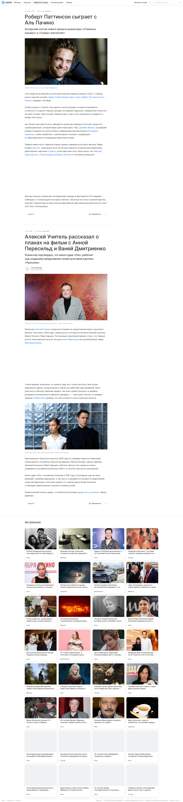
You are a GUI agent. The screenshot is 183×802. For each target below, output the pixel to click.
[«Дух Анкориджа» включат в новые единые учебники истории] (142, 578)
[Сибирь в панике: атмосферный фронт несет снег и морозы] (142, 781)
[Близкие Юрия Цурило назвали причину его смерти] (108, 713)
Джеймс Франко (87, 127)
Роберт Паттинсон (90, 97)
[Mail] (3, 2)
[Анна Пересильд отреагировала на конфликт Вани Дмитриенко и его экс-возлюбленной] (41, 747)
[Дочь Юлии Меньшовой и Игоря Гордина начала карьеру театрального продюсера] (41, 645)
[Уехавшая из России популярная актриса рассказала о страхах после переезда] (41, 578)
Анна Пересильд (70, 339)
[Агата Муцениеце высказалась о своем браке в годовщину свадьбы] (41, 781)
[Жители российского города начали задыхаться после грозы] (74, 578)
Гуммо (52, 151)
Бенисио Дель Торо (71, 97)
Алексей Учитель (43, 329)
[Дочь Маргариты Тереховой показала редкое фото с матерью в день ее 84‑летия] (108, 645)
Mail (3, 800)
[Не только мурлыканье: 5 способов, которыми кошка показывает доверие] (74, 645)
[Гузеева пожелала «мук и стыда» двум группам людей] (142, 679)
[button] (66, 297)
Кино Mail (46, 231)
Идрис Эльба (54, 97)
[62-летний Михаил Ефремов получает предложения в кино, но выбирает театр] (74, 713)
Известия (39, 398)
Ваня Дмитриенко (33, 343)
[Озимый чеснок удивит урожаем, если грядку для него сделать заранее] (108, 679)
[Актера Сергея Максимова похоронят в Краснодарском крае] (142, 747)
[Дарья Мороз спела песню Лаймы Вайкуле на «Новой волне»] (74, 781)
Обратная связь (174, 800)
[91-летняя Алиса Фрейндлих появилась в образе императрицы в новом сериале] (108, 747)
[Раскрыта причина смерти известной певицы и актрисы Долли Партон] (74, 679)
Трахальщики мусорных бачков (55, 155)
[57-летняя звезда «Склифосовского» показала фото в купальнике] (108, 781)
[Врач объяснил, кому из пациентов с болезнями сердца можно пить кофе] (142, 713)
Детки (36, 148)
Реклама (18, 800)
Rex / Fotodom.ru (51, 88)
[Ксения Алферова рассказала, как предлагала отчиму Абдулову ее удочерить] (41, 544)
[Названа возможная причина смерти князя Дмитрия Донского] (41, 679)
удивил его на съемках (88, 492)
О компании (10, 800)
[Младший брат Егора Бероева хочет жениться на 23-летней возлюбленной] (142, 645)
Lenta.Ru (48, 11)
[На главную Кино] (8, 2)
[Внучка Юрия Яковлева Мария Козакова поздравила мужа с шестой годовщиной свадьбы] (142, 611)
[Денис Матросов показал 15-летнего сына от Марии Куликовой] (41, 713)
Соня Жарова (36, 268)
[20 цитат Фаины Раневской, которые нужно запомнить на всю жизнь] (108, 611)
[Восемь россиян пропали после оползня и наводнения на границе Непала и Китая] (74, 747)
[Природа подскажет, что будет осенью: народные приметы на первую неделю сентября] (142, 544)
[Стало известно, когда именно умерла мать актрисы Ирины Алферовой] (41, 611)
